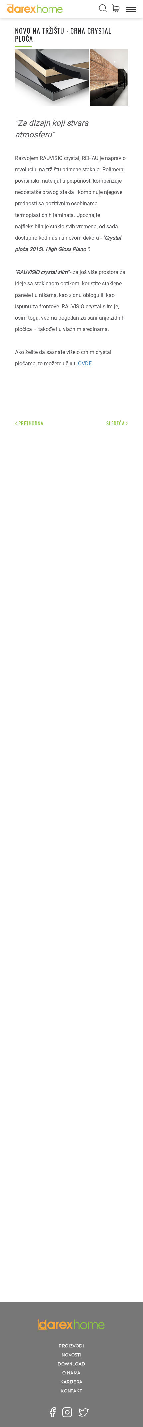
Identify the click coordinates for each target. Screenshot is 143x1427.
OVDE (85, 363)
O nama (71, 1372)
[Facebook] (53, 1412)
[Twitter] (84, 1412)
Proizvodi (71, 1345)
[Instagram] (67, 1412)
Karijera (71, 1381)
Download (71, 1363)
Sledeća (116, 423)
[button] (116, 9)
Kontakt (71, 1390)
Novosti (71, 1354)
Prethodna (30, 423)
